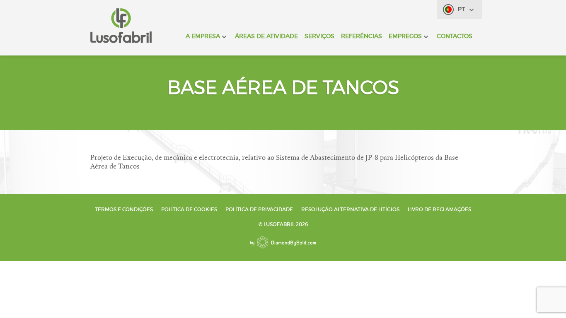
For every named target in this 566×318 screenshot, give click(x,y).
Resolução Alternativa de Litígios (350, 209)
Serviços (319, 36)
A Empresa (203, 36)
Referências (361, 36)
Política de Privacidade (259, 209)
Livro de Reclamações (439, 209)
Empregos (405, 36)
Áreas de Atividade (266, 36)
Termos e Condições (124, 209)
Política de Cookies (189, 209)
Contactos (454, 36)
